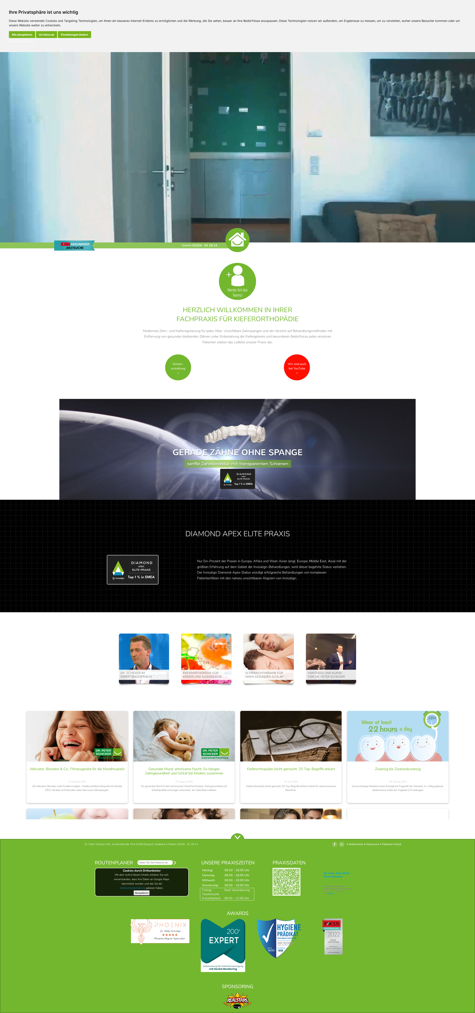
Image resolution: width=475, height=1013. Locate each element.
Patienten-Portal (391, 844)
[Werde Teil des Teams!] (237, 299)
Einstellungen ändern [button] (74, 34)
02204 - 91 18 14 (204, 245)
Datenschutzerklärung (132, 888)
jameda (330, 893)
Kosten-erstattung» (178, 368)
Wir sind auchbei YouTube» (297, 368)
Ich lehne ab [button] (46, 34)
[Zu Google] (343, 844)
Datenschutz (27, 41)
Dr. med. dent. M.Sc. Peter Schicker (337, 875)
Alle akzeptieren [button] (22, 34)
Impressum (14, 41)
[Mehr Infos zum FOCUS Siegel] (333, 972)
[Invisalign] (237, 489)
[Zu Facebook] (335, 844)
